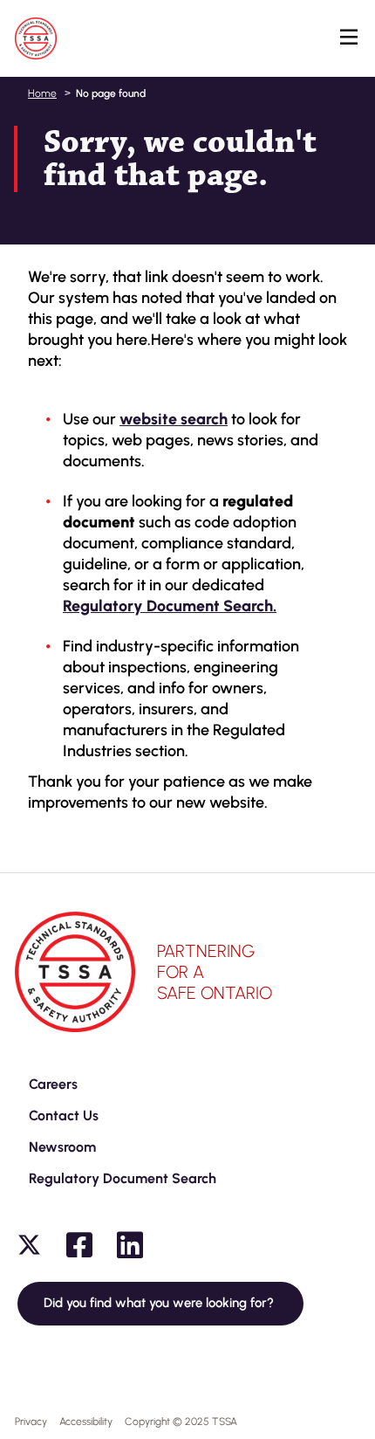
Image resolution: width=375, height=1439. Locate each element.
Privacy (31, 1421)
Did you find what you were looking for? (160, 1303)
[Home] (36, 38)
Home (42, 93)
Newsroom (62, 1147)
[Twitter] (29, 1245)
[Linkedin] (130, 1245)
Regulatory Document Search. (169, 606)
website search (173, 419)
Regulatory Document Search (122, 1178)
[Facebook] (79, 1245)
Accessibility (85, 1421)
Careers (53, 1084)
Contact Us (64, 1115)
